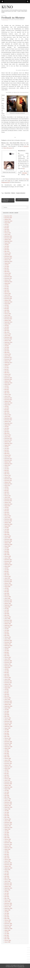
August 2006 (7, 586)
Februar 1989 (7, 940)
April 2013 (6, 451)
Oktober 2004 (7, 623)
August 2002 (7, 667)
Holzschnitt (26, 146)
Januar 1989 (7, 942)
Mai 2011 (6, 490)
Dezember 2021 (8, 276)
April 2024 (6, 229)
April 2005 (6, 613)
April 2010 (6, 512)
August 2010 (7, 505)
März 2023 (6, 251)
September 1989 (8, 928)
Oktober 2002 (7, 664)
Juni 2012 (6, 468)
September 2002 (8, 665)
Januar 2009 (7, 537)
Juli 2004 (6, 628)
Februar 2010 (7, 515)
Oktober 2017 (7, 360)
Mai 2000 (6, 713)
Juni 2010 (6, 509)
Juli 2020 (6, 305)
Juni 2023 (6, 246)
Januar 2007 (7, 578)
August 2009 (7, 526)
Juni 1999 (6, 731)
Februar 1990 (7, 920)
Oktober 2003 (7, 643)
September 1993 (8, 847)
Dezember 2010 (8, 499)
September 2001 (8, 686)
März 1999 (6, 736)
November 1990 (8, 905)
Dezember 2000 (8, 701)
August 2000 (7, 707)
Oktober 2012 (7, 462)
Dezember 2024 (8, 216)
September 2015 (8, 403)
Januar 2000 (7, 719)
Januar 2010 (7, 517)
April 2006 (6, 593)
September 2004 (8, 625)
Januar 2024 (7, 234)
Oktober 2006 (7, 583)
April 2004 (6, 633)
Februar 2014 (7, 435)
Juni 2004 (6, 630)
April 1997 (6, 775)
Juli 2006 (6, 588)
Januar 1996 (7, 800)
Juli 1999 (6, 729)
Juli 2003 (6, 648)
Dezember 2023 (8, 236)
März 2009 (6, 534)
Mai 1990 (6, 915)
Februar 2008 (7, 556)
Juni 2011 (6, 488)
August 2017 (7, 364)
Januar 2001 (7, 699)
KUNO (7, 7)
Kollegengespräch (5, 182)
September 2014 (8, 423)
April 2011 (6, 492)
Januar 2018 (7, 355)
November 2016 (8, 379)
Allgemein (3, 15)
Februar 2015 (7, 414)
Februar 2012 (7, 475)
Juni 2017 (6, 367)
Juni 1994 (6, 832)
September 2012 (8, 463)
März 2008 (6, 554)
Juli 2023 (6, 244)
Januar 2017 (7, 376)
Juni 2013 (6, 448)
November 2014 (8, 419)
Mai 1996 (6, 793)
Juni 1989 (6, 933)
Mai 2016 (6, 389)
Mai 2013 (6, 450)
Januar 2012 (7, 477)
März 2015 (6, 413)
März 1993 (6, 857)
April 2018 (6, 350)
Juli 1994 (6, 830)
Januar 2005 (7, 618)
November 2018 (8, 338)
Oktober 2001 (7, 684)
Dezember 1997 (8, 761)
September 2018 (8, 342)
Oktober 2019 (7, 320)
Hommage (24, 172)
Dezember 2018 (8, 337)
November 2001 (8, 682)
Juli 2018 (6, 345)
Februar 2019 (7, 334)
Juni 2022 (6, 266)
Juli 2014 (6, 426)
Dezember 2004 (8, 620)
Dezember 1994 (8, 822)
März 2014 (6, 433)
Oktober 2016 (7, 381)
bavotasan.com (21, 966)
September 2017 (8, 362)
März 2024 (6, 231)
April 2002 (6, 674)
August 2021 (7, 283)
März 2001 (6, 696)
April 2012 (6, 472)
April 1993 (6, 856)
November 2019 (8, 318)
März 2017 (6, 372)
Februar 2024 (7, 232)
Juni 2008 (6, 549)
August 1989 (7, 930)
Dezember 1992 (8, 862)
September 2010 (8, 504)
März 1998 (6, 756)
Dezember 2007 (8, 559)
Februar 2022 (7, 273)
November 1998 (8, 743)
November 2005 (8, 601)
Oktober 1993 (7, 846)
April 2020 (6, 310)
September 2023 (8, 241)
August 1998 (7, 748)
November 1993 (8, 844)
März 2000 (6, 716)
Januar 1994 (7, 841)
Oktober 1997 (7, 765)
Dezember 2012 (8, 458)
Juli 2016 (6, 386)
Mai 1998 (6, 753)
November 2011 (8, 480)
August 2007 (7, 566)
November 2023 (8, 237)
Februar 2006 (7, 596)
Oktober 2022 (7, 259)
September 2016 (8, 382)
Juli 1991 (6, 891)
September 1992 (8, 868)
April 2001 (6, 694)
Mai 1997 (6, 773)
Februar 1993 (7, 859)
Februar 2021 (7, 293)
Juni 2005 (6, 610)
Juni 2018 (6, 347)
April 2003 (6, 654)
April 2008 (6, 552)
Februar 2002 (7, 677)
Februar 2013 (7, 455)
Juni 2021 (6, 286)
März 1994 (6, 837)
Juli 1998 (6, 750)
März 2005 (6, 615)
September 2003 (8, 645)
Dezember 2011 (8, 478)
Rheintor (13, 193)
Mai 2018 (6, 349)
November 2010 (8, 500)
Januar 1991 (7, 901)
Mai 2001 (6, 692)
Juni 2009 (6, 529)
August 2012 (7, 465)
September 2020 (8, 301)
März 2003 (6, 655)
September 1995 (8, 807)
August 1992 (7, 869)
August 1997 (7, 768)
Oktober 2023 (7, 239)
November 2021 (8, 278)
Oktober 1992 (7, 866)
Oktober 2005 (7, 603)
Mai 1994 (6, 834)
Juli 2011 (6, 487)
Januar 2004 (7, 638)
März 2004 (6, 635)
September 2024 (8, 221)
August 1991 (7, 889)
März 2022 (6, 271)
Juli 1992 (6, 871)
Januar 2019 (7, 335)
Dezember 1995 (8, 802)
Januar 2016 (7, 396)
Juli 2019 (6, 325)
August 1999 (7, 728)
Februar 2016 (7, 394)
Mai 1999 (6, 733)
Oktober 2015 (7, 401)
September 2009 (8, 524)
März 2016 (6, 392)
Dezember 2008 (8, 539)
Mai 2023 (6, 248)
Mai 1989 (6, 935)
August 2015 (7, 404)
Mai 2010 (6, 510)
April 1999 (6, 734)
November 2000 (8, 702)
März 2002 (6, 675)
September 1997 (8, 766)
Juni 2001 (6, 691)
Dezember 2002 (8, 660)
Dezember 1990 (8, 903)
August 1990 (7, 910)
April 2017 (6, 371)
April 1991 (6, 896)
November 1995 (8, 803)
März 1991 (6, 898)
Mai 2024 (6, 227)
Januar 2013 (7, 456)
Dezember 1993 (8, 842)
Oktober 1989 (7, 926)
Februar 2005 (7, 617)
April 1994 (6, 836)
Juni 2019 (6, 327)
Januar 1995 (7, 820)
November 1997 (8, 763)
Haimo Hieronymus (7, 148)
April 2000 (6, 714)
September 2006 (8, 585)
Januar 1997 (7, 780)
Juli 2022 (6, 264)
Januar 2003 (7, 659)
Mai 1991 (6, 894)
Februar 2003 (7, 657)
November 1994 (8, 824)
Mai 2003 (6, 652)
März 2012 (6, 473)
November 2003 (8, 642)
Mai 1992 (6, 874)
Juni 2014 (6, 428)
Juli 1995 (6, 810)
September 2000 (8, 706)
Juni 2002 (6, 670)
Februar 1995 (7, 819)
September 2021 (8, 281)
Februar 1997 (7, 778)
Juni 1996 (6, 792)
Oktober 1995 (7, 805)
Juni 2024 (6, 226)
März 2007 (6, 574)
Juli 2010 (6, 507)
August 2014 (7, 424)
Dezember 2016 (8, 377)
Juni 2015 (6, 408)
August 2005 (7, 606)
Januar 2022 (7, 275)
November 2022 (8, 258)
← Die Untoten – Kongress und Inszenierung (5, 200)
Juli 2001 (6, 689)
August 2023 (7, 243)
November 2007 (8, 561)
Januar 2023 (7, 254)
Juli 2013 (6, 446)
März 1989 (6, 938)
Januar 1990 (7, 921)
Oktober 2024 (7, 219)
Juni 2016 (6, 387)
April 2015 (6, 411)
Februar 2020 (7, 313)
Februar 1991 (7, 900)
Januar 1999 (7, 739)
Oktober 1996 (7, 785)
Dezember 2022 (8, 256)
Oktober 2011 (7, 482)
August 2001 (7, 687)
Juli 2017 (6, 365)
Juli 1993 (6, 851)
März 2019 (6, 332)
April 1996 (6, 795)
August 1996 (7, 788)
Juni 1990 (6, 913)
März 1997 (6, 777)
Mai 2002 (6, 672)
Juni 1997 (6, 771)
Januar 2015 (7, 416)
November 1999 (8, 723)
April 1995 (6, 815)
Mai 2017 (6, 369)
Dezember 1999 (8, 721)
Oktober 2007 (7, 563)
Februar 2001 (7, 697)
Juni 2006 (6, 590)
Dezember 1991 (8, 883)
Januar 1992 (7, 881)
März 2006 (6, 595)
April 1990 (6, 916)
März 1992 (6, 878)
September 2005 (8, 605)
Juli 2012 (6, 467)
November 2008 (8, 541)
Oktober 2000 (7, 704)
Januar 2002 (7, 679)
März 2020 (6, 312)
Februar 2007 (7, 576)
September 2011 (8, 483)
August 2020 (7, 303)
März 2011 (6, 494)
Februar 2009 (7, 536)
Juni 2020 (6, 307)
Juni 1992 (6, 873)
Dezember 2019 (8, 317)
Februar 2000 (7, 718)
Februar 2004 (7, 637)
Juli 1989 (6, 931)
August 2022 (7, 263)
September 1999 (8, 726)
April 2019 (6, 330)
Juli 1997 (6, 770)
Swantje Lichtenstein (20, 193)
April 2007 (6, 573)
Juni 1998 (6, 751)
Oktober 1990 (7, 906)
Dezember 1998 (8, 741)
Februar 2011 (7, 495)
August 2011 (7, 485)
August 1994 (7, 829)
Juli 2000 (6, 709)
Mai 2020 (6, 308)
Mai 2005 (6, 611)
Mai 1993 (6, 854)
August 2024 (7, 222)
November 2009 (8, 520)
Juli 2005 (6, 608)
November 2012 (8, 460)
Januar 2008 (7, 558)
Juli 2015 (6, 406)
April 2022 (6, 269)
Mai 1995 (6, 814)
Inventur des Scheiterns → (23, 200)
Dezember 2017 (8, 357)
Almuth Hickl (7, 193)
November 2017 (8, 359)
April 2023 (6, 249)
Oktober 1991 (7, 886)
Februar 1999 (7, 738)
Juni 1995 (6, 812)
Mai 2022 (6, 268)
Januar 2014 (7, 436)
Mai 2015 (6, 409)
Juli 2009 (6, 527)
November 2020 (8, 298)
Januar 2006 (7, 598)
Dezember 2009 (8, 519)
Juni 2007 (6, 569)
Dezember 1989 (8, 923)
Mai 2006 (6, 591)
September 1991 (8, 888)
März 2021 (6, 291)
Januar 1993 (7, 861)
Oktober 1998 (7, 745)
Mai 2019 (6, 328)
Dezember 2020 (8, 296)
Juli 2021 (6, 285)
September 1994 (8, 827)
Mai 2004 (6, 632)
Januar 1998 (7, 760)
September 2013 (8, 443)
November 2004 (8, 622)
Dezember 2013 (8, 438)
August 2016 (7, 384)
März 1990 (6, 918)
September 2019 (8, 322)
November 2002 (8, 662)
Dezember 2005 (8, 600)
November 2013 (8, 440)
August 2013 (7, 445)
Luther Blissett (5, 19)
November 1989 (8, 925)
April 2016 (6, 391)
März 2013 (6, 453)
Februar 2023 (7, 253)
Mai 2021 (6, 288)
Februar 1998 (7, 758)
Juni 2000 (6, 711)
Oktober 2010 (7, 502)
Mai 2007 (6, 571)
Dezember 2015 (8, 397)
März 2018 (6, 352)
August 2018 (7, 344)
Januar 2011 (7, 497)
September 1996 (8, 787)
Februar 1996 (7, 798)
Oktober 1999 (7, 724)
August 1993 (7, 849)
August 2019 (7, 323)
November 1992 (8, 864)
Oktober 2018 (7, 340)
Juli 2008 (6, 547)
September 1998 (8, 746)
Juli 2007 (6, 568)
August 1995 (7, 809)
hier (24, 168)
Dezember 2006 (8, 579)
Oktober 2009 (7, 522)
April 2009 (6, 532)
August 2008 (7, 546)
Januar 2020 (7, 315)
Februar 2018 (7, 354)
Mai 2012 (6, 470)
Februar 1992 (7, 879)
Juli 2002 (6, 669)
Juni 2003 (6, 650)
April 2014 (6, 431)
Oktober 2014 (7, 421)
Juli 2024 (6, 224)
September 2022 (8, 261)
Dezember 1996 (8, 782)
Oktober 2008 (7, 542)
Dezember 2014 (8, 418)
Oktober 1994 (7, 825)
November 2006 (8, 581)
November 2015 (8, 399)
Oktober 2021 (7, 280)
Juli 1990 (6, 911)
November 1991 (8, 884)
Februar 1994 (7, 839)
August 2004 (7, 627)
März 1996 (6, 797)
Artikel (9, 180)
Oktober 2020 (7, 300)
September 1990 (8, 908)
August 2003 (7, 647)
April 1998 (6, 755)
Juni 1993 (6, 852)
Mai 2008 (6, 551)
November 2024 (8, 217)
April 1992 (6, 876)
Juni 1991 (6, 893)
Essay (27, 178)
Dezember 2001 (8, 680)
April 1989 (6, 937)
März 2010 (6, 514)
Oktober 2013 (7, 441)
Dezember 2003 (8, 640)
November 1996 (8, 783)
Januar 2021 (7, 295)
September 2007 (8, 564)
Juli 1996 (6, 790)
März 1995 (6, 817)
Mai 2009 (6, 531)
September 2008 (8, 544)
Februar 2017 (7, 374)
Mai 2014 (6, 429)
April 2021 (6, 290)
